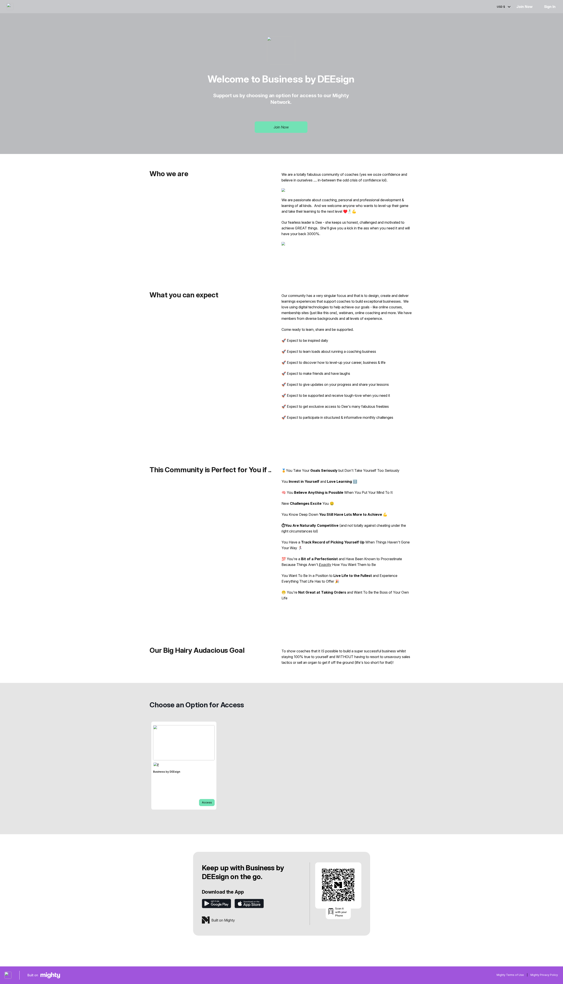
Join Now (524, 6)
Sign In (550, 6)
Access (207, 802)
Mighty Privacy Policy (544, 975)
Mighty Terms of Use (510, 975)
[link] (184, 765)
